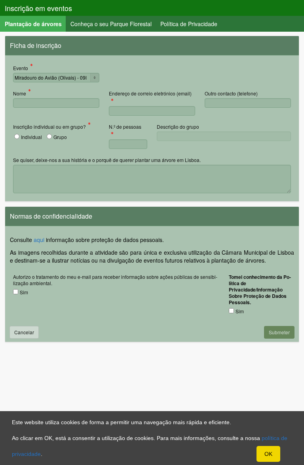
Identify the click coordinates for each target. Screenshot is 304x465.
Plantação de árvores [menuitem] (35, 23)
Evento (20, 68)
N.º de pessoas (125, 127)
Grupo (60, 136)
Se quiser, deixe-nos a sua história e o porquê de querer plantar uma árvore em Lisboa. (107, 159)
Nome (19, 94)
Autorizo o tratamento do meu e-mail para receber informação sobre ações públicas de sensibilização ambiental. (115, 279)
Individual (31, 136)
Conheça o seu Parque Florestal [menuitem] (111, 24)
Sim (24, 292)
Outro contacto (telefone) (231, 93)
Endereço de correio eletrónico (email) (150, 94)
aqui (39, 240)
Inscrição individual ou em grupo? (49, 127)
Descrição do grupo (178, 126)
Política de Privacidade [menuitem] (188, 24)
